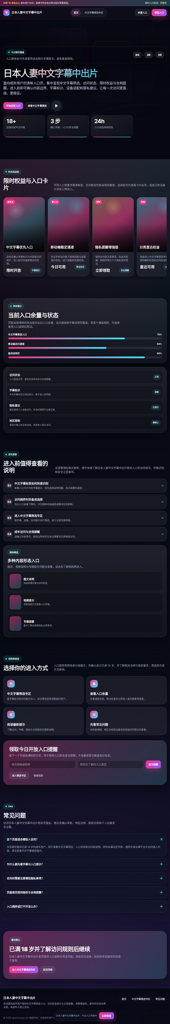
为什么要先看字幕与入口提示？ (85, 864)
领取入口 (159, 12)
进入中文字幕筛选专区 (23, 969)
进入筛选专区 (19, 775)
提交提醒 (153, 764)
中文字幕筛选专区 (94, 12)
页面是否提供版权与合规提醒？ (85, 892)
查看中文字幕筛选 (37, 105)
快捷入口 (142, 12)
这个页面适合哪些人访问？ (85, 839)
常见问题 (160, 998)
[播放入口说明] (56, 106)
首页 (76, 12)
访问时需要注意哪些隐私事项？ (85, 878)
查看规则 (38, 775)
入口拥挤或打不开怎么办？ (85, 906)
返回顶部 (47, 969)
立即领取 (106, 1015)
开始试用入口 (13, 105)
